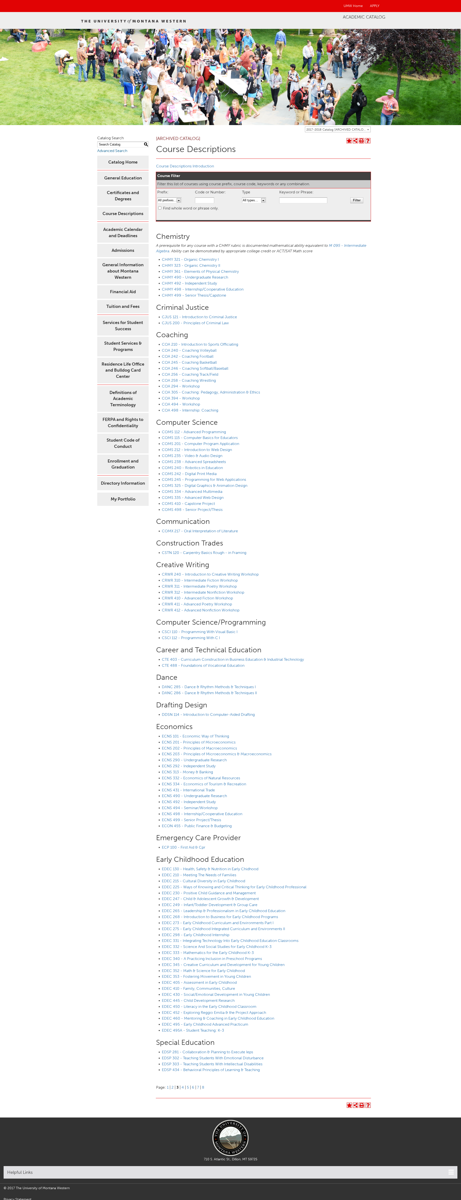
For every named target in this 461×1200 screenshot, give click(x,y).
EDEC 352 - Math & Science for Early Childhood (203, 970)
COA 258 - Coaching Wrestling (189, 380)
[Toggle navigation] (451, 1172)
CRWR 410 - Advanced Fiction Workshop (197, 598)
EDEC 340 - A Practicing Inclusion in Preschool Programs (212, 958)
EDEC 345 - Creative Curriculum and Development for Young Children (223, 964)
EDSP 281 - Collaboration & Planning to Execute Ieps (207, 1052)
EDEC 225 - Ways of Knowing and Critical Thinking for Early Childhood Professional (234, 887)
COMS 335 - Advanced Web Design (193, 497)
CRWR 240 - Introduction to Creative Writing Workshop (210, 574)
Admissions (123, 250)
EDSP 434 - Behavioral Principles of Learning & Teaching (211, 1069)
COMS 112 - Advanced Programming (194, 432)
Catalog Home (123, 162)
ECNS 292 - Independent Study (189, 766)
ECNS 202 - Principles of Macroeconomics (199, 748)
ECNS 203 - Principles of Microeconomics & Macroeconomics (217, 754)
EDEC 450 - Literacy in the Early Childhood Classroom (209, 1006)
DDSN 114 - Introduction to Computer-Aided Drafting (208, 714)
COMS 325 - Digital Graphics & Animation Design (204, 485)
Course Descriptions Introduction (185, 166)
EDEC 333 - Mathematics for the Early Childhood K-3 (208, 952)
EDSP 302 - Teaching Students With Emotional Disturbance (213, 1058)
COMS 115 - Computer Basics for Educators (200, 437)
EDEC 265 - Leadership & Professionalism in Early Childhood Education (223, 910)
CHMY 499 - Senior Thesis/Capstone (194, 295)
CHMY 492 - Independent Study (189, 283)
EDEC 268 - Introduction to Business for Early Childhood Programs (220, 916)
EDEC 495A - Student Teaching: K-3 (193, 1030)
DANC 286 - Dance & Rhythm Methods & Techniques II (209, 693)
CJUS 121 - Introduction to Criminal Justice (199, 317)
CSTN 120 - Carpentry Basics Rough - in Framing (204, 552)
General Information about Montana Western (123, 271)
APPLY (374, 6)
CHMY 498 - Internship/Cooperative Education (202, 289)
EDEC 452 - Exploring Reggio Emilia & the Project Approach (214, 1012)
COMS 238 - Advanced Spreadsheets (194, 461)
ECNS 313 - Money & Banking (187, 772)
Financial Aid (123, 291)
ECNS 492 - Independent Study (189, 802)
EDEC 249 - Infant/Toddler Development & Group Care (209, 904)
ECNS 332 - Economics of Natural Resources (201, 778)
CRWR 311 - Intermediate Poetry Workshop (199, 586)
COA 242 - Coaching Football (187, 356)
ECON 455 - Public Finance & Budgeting (197, 826)
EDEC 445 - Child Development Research (198, 1000)
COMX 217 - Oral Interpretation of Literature (200, 531)
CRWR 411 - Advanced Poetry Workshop (197, 604)
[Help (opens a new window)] (367, 140)
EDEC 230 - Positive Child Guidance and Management (209, 893)
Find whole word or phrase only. (191, 208)
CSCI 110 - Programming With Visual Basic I (199, 631)
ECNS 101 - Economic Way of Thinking (195, 736)
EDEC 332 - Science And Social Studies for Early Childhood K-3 (217, 946)
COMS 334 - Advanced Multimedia (192, 491)
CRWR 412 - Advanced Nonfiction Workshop (200, 610)
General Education (123, 178)
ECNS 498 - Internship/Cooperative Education (202, 814)
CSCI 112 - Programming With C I (191, 637)
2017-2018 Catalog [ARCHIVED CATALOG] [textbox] (336, 129)
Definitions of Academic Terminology (123, 398)
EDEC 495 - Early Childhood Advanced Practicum (205, 1024)
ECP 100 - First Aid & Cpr (183, 847)
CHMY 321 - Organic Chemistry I (190, 259)
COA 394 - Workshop (181, 398)
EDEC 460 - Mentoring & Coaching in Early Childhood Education (218, 1018)
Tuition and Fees (123, 306)
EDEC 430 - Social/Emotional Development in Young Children (216, 994)
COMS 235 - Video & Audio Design (192, 455)
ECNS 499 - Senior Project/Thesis (191, 820)
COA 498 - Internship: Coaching (190, 410)
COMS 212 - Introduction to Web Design (197, 449)
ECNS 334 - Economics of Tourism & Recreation (204, 784)
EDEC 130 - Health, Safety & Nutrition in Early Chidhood (210, 869)
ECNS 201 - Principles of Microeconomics (199, 742)
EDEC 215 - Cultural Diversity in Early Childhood (203, 881)
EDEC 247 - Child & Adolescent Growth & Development (210, 898)
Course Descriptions (123, 213)
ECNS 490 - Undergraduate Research (194, 796)
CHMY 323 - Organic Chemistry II (191, 265)
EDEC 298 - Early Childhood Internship (195, 935)
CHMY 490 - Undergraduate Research (195, 277)
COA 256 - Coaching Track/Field (190, 374)
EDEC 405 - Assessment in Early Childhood (199, 982)
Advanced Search (112, 150)
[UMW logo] (133, 20)
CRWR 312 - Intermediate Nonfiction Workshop (203, 592)
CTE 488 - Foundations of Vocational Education (203, 665)
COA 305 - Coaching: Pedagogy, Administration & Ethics (211, 392)
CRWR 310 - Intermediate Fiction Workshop (200, 580)
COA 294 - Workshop (181, 386)
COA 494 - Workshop (181, 404)
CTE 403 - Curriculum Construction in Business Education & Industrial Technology (233, 659)
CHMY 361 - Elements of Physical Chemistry (200, 271)
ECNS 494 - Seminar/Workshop (190, 808)
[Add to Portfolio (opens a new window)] (349, 140)
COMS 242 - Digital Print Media (189, 473)
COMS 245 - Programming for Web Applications (204, 479)
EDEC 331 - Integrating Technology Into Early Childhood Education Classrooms (230, 940)
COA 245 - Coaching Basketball (189, 362)
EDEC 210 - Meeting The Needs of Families (199, 875)
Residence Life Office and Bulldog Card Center (123, 370)
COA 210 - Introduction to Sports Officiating (200, 344)
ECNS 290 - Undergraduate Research (194, 760)
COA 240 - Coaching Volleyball (189, 350)
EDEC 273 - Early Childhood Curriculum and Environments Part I (217, 923)
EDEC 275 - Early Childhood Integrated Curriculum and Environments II (223, 929)
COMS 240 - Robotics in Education (192, 467)
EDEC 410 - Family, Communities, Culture (198, 988)
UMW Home (353, 6)
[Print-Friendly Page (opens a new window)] (361, 140)
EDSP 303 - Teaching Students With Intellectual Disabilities (212, 1064)
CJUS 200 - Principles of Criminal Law (195, 323)
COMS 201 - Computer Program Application (200, 443)
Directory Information (123, 483)
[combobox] (338, 129)
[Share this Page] (355, 140)
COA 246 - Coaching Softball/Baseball (195, 368)
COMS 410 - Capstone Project (188, 503)
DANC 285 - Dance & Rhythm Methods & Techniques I (209, 687)
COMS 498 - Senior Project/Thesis (192, 509)
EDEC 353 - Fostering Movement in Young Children (206, 976)
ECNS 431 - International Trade (188, 790)
